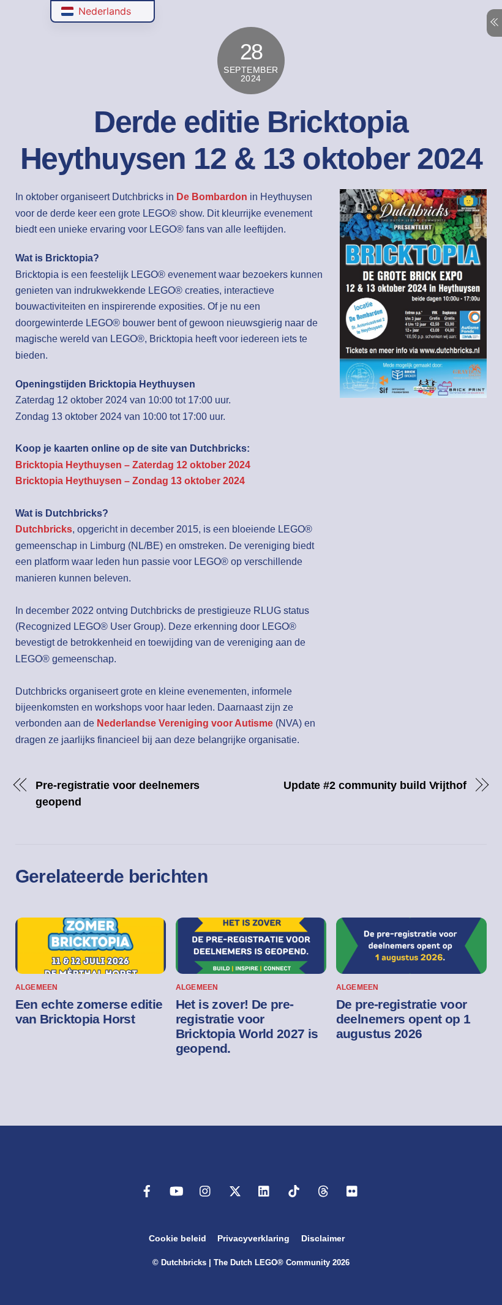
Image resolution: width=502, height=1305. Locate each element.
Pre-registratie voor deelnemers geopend (118, 793)
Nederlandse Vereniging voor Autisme (185, 723)
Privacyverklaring (253, 1238)
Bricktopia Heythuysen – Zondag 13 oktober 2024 (130, 481)
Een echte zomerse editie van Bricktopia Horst (89, 1011)
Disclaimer (323, 1238)
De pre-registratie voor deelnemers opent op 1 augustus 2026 (403, 1019)
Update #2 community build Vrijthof (374, 785)
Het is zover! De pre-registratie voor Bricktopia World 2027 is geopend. (247, 1026)
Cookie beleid (177, 1238)
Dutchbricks (43, 529)
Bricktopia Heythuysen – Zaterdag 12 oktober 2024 (132, 465)
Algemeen (36, 987)
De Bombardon (211, 197)
